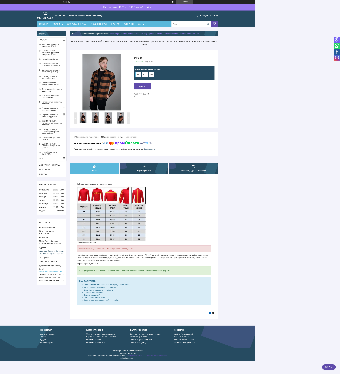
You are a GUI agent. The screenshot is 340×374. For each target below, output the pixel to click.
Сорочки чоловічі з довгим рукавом (50, 109)
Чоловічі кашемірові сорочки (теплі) (93, 34)
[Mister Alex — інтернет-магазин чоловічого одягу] (45, 15)
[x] (213, 314)
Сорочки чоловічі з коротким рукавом (50, 116)
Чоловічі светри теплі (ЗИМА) (51, 138)
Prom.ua (140, 351)
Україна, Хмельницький (183, 334)
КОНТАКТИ (129, 24)
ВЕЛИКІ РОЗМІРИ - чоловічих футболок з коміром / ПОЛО (51, 53)
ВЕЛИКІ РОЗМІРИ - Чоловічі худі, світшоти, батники (52, 123)
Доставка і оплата (47, 334)
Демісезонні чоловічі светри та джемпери (51, 71)
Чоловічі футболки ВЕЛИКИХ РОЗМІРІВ (51, 64)
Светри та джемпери (138, 337)
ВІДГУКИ (43, 174)
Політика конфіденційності (156, 356)
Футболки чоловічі (93, 340)
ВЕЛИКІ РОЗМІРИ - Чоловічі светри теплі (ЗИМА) (51, 146)
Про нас (43, 337)
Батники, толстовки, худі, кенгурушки (145, 334)
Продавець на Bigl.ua (128, 353)
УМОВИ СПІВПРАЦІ (98, 24)
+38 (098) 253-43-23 (181, 337)
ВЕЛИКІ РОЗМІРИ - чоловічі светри (50, 77)
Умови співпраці (46, 343)
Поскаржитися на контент (135, 356)
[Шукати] (208, 24)
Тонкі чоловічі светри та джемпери (52, 90)
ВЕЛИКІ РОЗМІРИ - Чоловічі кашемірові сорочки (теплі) (50, 131)
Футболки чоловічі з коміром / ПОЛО (50, 45)
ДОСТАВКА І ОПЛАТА (76, 24)
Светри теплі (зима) (138, 343)
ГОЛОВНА (43, 24)
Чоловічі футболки (50, 59)
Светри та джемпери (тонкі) (141, 340)
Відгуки (43, 340)
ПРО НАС (115, 24)
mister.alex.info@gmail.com (50, 271)
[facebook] (210, 314)
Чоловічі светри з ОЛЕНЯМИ (49, 153)
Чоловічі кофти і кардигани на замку (50, 84)
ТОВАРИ (56, 24)
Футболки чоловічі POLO (96, 343)
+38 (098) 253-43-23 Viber (184, 340)
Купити (142, 86)
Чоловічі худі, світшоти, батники (52, 103)
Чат (331, 367)
